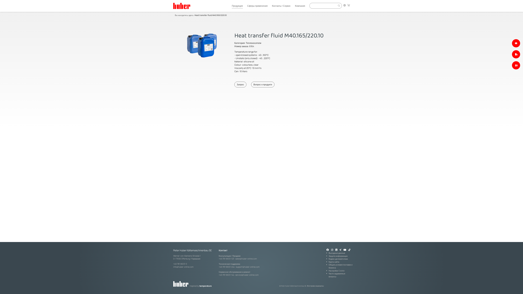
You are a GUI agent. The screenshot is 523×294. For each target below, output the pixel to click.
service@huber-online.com (247, 275)
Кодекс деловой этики (338, 259)
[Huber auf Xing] (340, 250)
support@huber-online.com (248, 267)
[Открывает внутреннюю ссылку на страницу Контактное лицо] (516, 65)
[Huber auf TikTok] (349, 250)
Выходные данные (337, 253)
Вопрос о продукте (262, 84)
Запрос (240, 84)
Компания (300, 5)
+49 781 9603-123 (226, 258)
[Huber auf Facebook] (327, 250)
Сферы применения (257, 5)
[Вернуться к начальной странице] (181, 6)
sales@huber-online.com (246, 258)
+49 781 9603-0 (180, 264)
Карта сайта (334, 262)
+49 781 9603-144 (226, 275)
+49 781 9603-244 (227, 267)
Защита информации (338, 256)
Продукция (237, 5)
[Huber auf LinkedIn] (336, 250)
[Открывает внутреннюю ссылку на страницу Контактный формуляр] (516, 43)
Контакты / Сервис (281, 5)
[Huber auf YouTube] (344, 250)
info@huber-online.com (183, 267)
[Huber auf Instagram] (332, 250)
